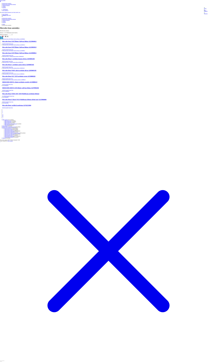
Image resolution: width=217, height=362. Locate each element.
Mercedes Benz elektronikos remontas (9, 4)
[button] (1, 37)
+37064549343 (5, 9)
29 (2, 115)
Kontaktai (4, 7)
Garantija (4, 6)
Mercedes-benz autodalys (6, 3)
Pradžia (3, 24)
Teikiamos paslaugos (6, 5)
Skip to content (2, 0)
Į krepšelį (7, 43)
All (4, 36)
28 (2, 114)
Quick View (11, 43)
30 (2, 116)
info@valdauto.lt (5, 10)
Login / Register (5, 14)
